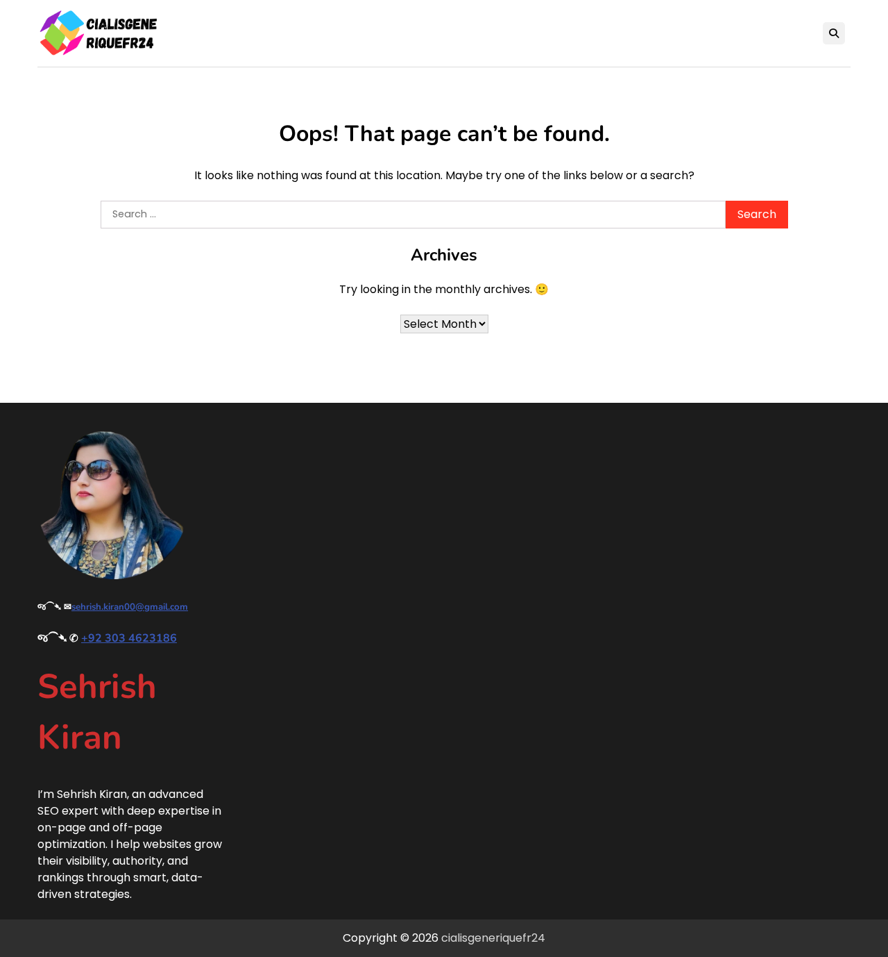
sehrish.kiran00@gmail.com (129, 607)
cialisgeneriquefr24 (493, 938)
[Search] (834, 33)
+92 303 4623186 (129, 638)
